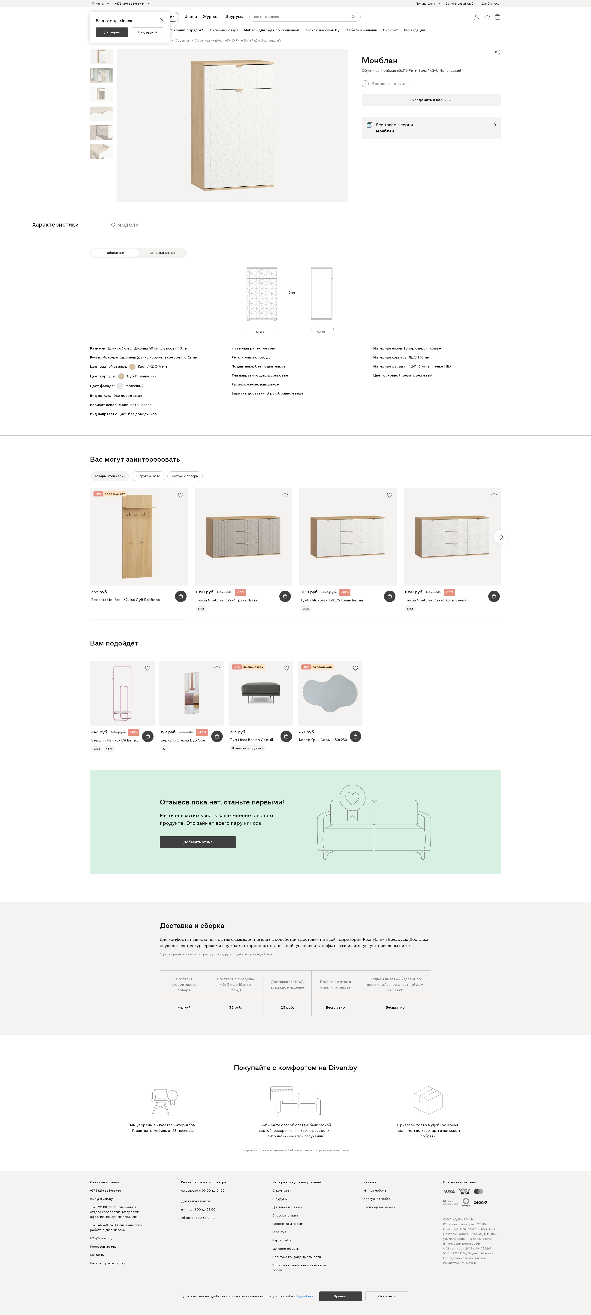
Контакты (97, 1255)
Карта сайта (282, 1240)
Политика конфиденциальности (296, 1257)
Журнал (211, 17)
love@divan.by (101, 1199)
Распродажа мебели (379, 1207)
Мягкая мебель (375, 1190)
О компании (281, 1190)
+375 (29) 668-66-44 (105, 1190)
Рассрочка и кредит (288, 1223)
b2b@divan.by (101, 1238)
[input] (305, 17)
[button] (476, 16)
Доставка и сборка (287, 1207)
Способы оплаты (285, 1215)
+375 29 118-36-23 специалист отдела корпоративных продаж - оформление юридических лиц (115, 1212)
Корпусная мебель (378, 1199)
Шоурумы (234, 17)
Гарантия (279, 1232)
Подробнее (305, 1296)
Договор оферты (285, 1248)
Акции (191, 17)
